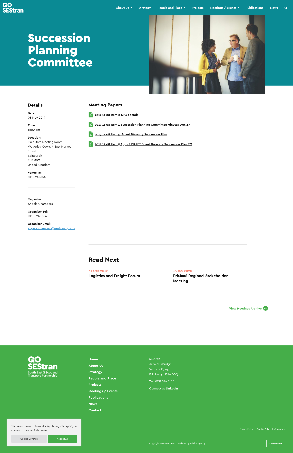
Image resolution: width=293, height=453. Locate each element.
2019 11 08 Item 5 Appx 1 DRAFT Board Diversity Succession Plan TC (143, 144)
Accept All (62, 439)
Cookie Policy (264, 429)
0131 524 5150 (164, 381)
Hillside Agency (197, 443)
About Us (122, 8)
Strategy (145, 8)
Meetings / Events (223, 8)
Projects (197, 8)
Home (93, 359)
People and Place (170, 8)
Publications (254, 8)
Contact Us (275, 443)
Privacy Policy (246, 429)
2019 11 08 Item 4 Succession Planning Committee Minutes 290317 (142, 125)
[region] (44, 432)
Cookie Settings (29, 439)
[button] (286, 8)
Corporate (279, 429)
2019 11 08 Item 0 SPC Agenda (117, 115)
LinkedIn (172, 388)
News (274, 8)
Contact (95, 410)
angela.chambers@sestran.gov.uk (51, 228)
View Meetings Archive (245, 308)
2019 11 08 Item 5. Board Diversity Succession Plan (131, 134)
